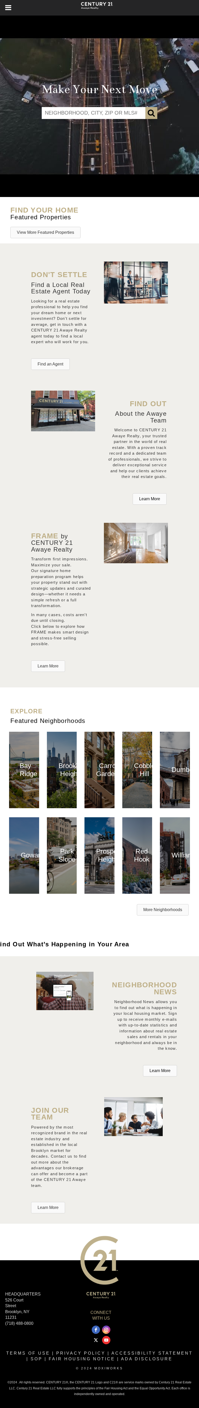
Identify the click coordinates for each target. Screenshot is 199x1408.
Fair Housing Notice (82, 1359)
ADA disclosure (147, 1359)
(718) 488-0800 (19, 1323)
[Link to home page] (99, 8)
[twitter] (96, 1340)
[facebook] (96, 1330)
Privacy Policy (80, 1353)
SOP (36, 1359)
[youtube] (106, 1340)
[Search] (151, 113)
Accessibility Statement (152, 1353)
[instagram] (106, 1330)
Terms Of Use (28, 1353)
